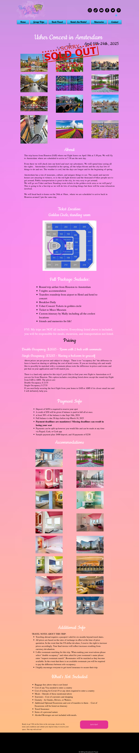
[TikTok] (95, 10)
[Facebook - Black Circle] (107, 10)
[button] (116, 15)
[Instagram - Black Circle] (90, 10)
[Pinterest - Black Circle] (119, 10)
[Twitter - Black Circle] (113, 10)
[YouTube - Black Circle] (101, 10)
